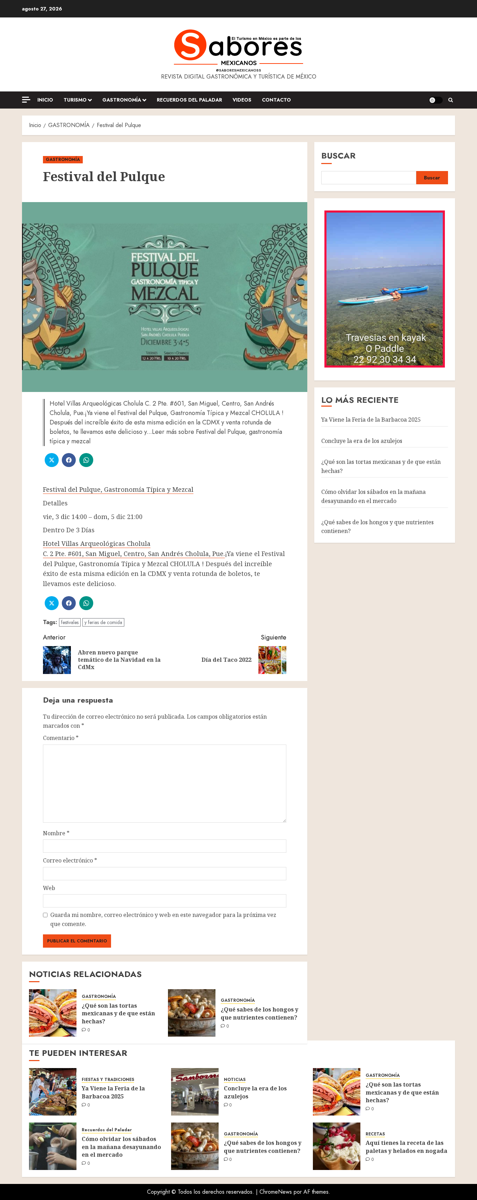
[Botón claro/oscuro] (436, 100)
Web (49, 888)
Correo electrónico (70, 860)
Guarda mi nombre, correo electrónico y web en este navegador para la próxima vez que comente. (163, 919)
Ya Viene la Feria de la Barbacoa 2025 (371, 419)
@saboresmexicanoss (238, 70)
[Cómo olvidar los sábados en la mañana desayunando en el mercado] (52, 1146)
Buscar (338, 155)
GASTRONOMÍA (121, 99)
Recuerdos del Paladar (189, 99)
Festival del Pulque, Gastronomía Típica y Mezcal (118, 489)
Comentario (61, 738)
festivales (70, 622)
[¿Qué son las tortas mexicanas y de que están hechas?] (52, 1013)
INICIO (45, 99)
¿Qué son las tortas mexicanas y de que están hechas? (118, 1013)
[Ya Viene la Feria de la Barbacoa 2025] (52, 1092)
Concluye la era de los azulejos (361, 440)
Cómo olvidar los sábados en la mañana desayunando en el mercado (373, 496)
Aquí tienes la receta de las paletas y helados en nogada (406, 1146)
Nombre (56, 833)
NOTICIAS (234, 1080)
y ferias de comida (103, 622)
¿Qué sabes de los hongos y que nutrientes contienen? (259, 1013)
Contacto (276, 99)
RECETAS (375, 1134)
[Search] (450, 100)
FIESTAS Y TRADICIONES (108, 1080)
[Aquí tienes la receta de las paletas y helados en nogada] (336, 1146)
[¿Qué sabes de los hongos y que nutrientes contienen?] (191, 1013)
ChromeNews (275, 1192)
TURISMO (75, 99)
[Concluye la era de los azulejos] (195, 1092)
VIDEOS (242, 99)
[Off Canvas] (26, 100)
